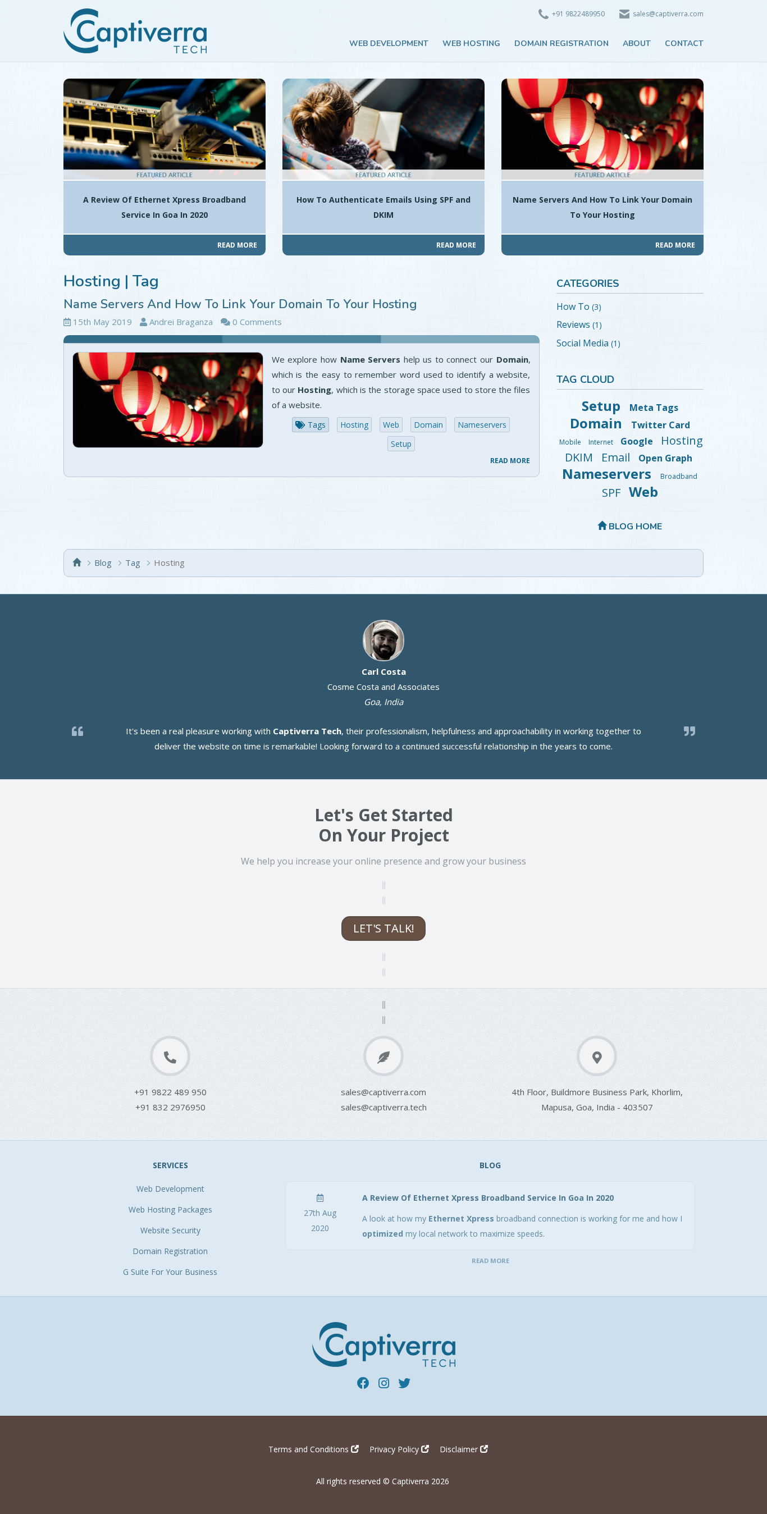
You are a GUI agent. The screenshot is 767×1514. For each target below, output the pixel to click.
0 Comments (257, 321)
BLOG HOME (634, 526)
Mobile (571, 442)
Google (637, 441)
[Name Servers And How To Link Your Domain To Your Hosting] (167, 400)
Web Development (170, 1188)
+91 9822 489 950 (170, 1091)
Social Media (582, 343)
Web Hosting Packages (170, 1209)
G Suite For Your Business (170, 1271)
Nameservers (482, 424)
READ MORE (510, 460)
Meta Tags (653, 407)
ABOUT (637, 43)
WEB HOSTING (471, 43)
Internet (601, 442)
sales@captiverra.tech (384, 1107)
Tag (132, 562)
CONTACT (684, 43)
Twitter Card (660, 425)
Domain (428, 424)
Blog (103, 562)
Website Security (170, 1230)
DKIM (580, 457)
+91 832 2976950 (170, 1107)
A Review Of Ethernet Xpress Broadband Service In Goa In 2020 (488, 1197)
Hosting (354, 424)
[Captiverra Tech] (135, 29)
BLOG (490, 1165)
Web (391, 424)
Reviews (573, 324)
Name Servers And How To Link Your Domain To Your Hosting (240, 304)
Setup (401, 443)
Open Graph (665, 458)
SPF (612, 492)
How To (573, 306)
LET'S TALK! (383, 928)
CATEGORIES (587, 283)
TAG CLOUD (585, 379)
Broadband (678, 476)
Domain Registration (170, 1251)
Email (617, 457)
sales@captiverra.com (383, 1091)
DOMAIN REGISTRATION (561, 43)
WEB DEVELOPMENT (388, 43)
